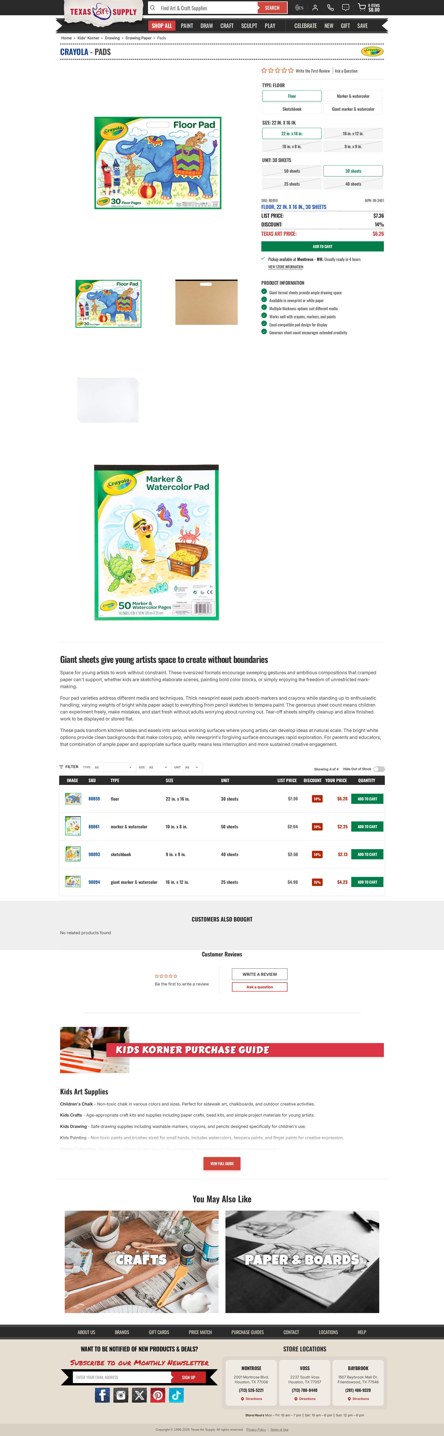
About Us (86, 1332)
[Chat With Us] (345, 7)
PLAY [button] (270, 25)
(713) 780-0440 (305, 1390)
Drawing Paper (138, 38)
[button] (278, 71)
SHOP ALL (162, 25)
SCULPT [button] (249, 25)
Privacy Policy (256, 1429)
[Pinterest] (157, 1401)
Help (362, 1332)
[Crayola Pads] (157, 542)
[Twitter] (139, 1401)
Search (272, 7)
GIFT (345, 25)
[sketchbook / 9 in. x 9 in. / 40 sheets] (73, 854)
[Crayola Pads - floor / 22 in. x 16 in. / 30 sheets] (157, 159)
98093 (94, 854)
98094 (94, 882)
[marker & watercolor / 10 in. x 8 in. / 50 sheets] (73, 826)
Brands (122, 1332)
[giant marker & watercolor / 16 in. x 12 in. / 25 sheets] (73, 882)
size (142, 767)
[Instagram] (120, 1401)
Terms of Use (279, 1429)
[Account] (315, 7)
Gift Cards (159, 1332)
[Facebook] (102, 1401)
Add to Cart (367, 799)
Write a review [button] (260, 974)
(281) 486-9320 (358, 1390)
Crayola (74, 51)
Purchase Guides (247, 1332)
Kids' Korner (88, 38)
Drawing (112, 38)
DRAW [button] (206, 25)
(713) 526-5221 (251, 1390)
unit (177, 767)
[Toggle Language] (298, 7)
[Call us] (330, 7)
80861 (94, 826)
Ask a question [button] (260, 987)
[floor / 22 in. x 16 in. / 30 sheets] (73, 799)
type (86, 767)
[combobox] (206, 7)
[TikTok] (176, 1401)
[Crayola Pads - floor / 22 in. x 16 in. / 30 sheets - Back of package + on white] (206, 302)
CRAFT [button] (227, 25)
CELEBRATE (305, 25)
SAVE (362, 25)
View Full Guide (222, 1163)
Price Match (200, 1332)
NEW (328, 25)
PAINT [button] (187, 25)
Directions (254, 1399)
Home (66, 38)
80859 (94, 798)
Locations (328, 1332)
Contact (291, 1332)
